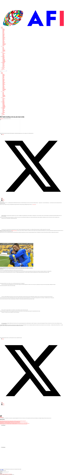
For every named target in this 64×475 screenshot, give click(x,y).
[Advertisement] (20, 210)
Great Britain (4, 44)
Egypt (3, 54)
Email (0, 472)
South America (2, 62)
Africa (2, 52)
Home (2, 72)
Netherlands (4, 84)
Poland (3, 90)
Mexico (3, 58)
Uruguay (4, 66)
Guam (3, 68)
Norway (3, 87)
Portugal (3, 30)
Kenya (3, 99)
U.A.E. (3, 51)
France (3, 38)
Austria (3, 28)
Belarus (3, 31)
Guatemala (4, 105)
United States (4, 61)
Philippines (4, 50)
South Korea (4, 96)
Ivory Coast (4, 53)
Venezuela (4, 67)
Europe (2, 73)
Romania (4, 33)
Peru (3, 111)
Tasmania (4, 114)
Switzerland (4, 82)
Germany (4, 41)
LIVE (2, 27)
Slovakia (3, 42)
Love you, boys (34, 204)
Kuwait (3, 48)
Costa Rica (4, 59)
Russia (3, 36)
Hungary (4, 75)
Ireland (3, 81)
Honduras (4, 57)
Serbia (3, 39)
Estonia (3, 32)
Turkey (3, 85)
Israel (3, 93)
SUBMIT (1, 473)
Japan (3, 49)
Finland (3, 35)
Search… (2, 69)
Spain (3, 76)
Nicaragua (4, 60)
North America (2, 56)
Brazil (3, 63)
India (3, 47)
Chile (3, 64)
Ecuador (3, 65)
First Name (1, 471)
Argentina (4, 108)
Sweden (3, 79)
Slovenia (3, 45)
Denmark (4, 29)
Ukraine (3, 88)
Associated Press (2, 118)
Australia (2, 113)
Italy (3, 78)
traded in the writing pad (14, 230)
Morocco (4, 55)
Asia (1, 91)
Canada (3, 102)
